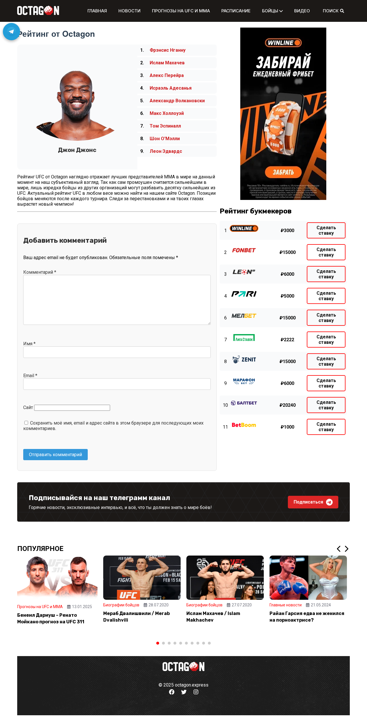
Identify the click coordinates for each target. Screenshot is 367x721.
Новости (129, 11)
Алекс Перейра (167, 75)
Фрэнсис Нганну (168, 50)
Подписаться (308, 502)
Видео (302, 11)
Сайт (28, 407)
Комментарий (39, 272)
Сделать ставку (326, 230)
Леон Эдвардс (166, 151)
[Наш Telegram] (11, 31)
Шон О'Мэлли (165, 138)
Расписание (236, 11)
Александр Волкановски (177, 100)
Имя (29, 343)
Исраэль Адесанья (171, 88)
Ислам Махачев (167, 62)
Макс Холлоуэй (167, 113)
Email (30, 375)
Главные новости (286, 605)
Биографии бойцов (121, 605)
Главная (97, 11)
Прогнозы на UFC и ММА (181, 11)
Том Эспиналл (165, 126)
